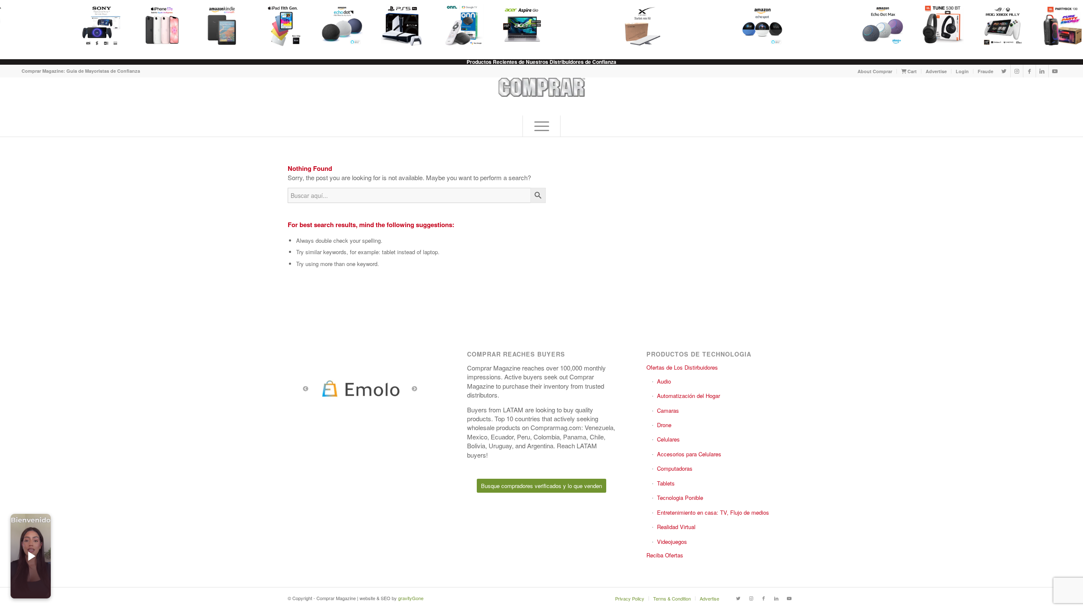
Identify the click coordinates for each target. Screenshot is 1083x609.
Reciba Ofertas (664, 555)
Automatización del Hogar (688, 396)
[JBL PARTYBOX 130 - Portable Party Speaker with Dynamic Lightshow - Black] (1058, 25)
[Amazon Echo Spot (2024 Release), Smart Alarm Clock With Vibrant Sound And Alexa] (758, 25)
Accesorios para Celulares (689, 454)
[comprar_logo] (541, 96)
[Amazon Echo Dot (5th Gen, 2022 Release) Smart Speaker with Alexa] (337, 25)
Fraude (985, 71)
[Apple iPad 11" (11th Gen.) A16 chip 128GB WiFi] (277, 25)
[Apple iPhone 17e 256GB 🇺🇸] (157, 25)
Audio (664, 381)
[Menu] (541, 126)
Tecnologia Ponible (680, 498)
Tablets (666, 483)
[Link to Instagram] (1017, 71)
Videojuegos (672, 542)
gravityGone (410, 598)
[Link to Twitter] (1004, 71)
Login (962, 71)
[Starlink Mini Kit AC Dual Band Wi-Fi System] (637, 25)
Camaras (668, 410)
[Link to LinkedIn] (1042, 71)
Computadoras (675, 468)
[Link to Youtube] (1055, 71)
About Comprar (875, 71)
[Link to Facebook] (1029, 71)
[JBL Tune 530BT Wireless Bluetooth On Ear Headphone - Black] (938, 25)
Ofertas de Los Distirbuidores (682, 367)
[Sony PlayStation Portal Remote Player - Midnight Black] (97, 25)
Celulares (668, 439)
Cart (911, 71)
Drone (664, 425)
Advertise (936, 71)
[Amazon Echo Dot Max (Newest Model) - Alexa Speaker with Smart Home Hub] (878, 25)
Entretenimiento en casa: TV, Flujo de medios (713, 512)
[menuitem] (875, 71)
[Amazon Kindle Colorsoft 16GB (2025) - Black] (217, 25)
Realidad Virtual (676, 527)
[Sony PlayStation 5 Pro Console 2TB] (397, 25)
